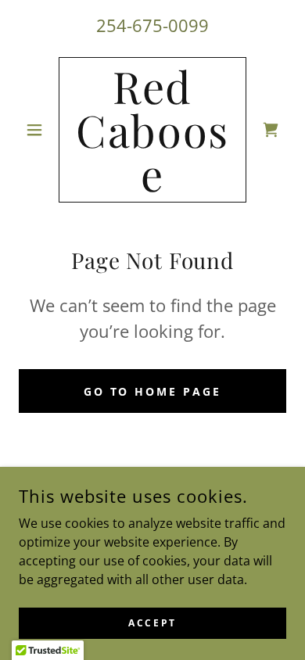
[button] (39, 129)
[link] (152, 130)
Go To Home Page (153, 391)
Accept (152, 623)
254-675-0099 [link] (152, 25)
